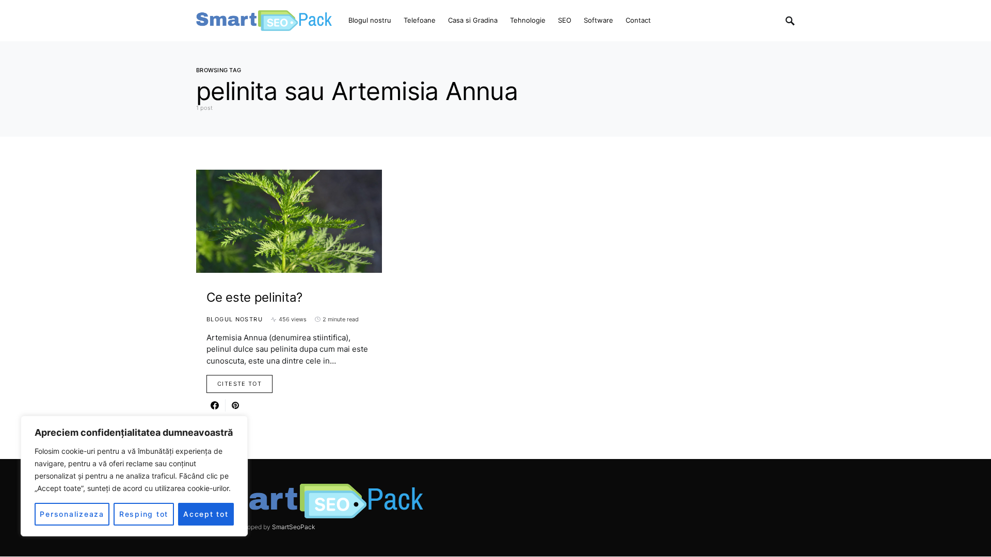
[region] (134, 476)
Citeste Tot (239, 383)
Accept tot (206, 514)
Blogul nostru (234, 319)
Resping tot (143, 514)
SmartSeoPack (293, 527)
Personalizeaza (72, 514)
